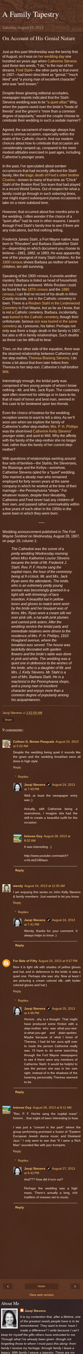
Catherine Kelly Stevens (52, 431)
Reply (17, 767)
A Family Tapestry (30, 14)
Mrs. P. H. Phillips (64, 426)
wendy (18, 886)
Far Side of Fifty (25, 961)
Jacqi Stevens (34, 784)
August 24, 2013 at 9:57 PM (58, 961)
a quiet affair (57, 102)
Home (41, 1286)
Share (8, 719)
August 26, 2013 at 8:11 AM (52, 1107)
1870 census (38, 289)
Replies (23, 776)
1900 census (12, 262)
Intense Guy (33, 836)
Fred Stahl (24, 70)
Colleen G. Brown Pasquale (33, 741)
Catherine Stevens (62, 61)
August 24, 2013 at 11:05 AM (44, 886)
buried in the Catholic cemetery (34, 317)
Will (5, 372)
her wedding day (51, 56)
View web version (41, 1295)
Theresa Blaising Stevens (49, 358)
